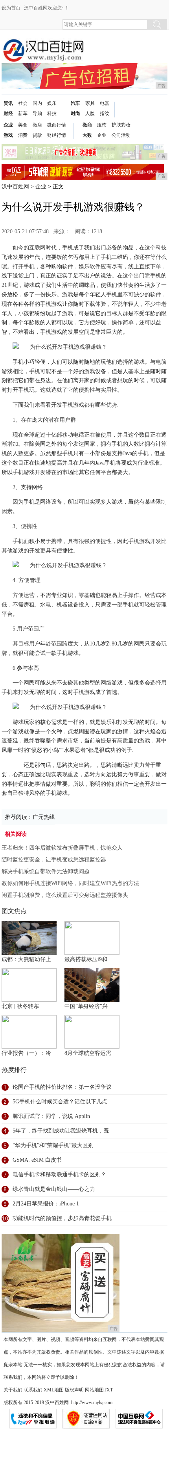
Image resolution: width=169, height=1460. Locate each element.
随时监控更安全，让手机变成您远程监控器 (54, 860)
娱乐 (52, 103)
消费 (23, 135)
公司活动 (121, 135)
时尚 (75, 113)
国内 (37, 103)
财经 (8, 113)
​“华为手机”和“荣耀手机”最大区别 (53, 1145)
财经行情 (56, 135)
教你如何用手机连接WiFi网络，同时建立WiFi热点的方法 (70, 883)
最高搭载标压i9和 (85, 959)
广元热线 (44, 817)
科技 (52, 113)
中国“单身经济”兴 (86, 1006)
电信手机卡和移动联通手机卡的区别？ (59, 1174)
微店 (37, 125)
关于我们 (13, 1390)
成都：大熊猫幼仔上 (26, 959)
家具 (90, 103)
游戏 (8, 135)
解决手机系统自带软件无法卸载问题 (46, 871)
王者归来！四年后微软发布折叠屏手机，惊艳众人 (62, 848)
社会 (23, 103)
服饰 (102, 125)
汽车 (75, 103)
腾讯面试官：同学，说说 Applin (51, 1116)
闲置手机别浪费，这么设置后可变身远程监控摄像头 (65, 895)
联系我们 (33, 1390)
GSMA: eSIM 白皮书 (37, 1160)
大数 (87, 135)
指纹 (104, 113)
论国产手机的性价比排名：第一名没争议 (62, 1087)
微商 (87, 125)
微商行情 (56, 125)
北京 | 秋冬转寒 (20, 1006)
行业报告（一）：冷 (26, 1053)
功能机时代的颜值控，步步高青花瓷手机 (62, 1218)
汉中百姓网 (15, 187)
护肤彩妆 (121, 125)
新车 (23, 113)
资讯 (8, 103)
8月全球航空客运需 (87, 1053)
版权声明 (74, 1390)
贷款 (37, 135)
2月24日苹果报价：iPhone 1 (46, 1204)
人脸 (90, 113)
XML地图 (54, 1390)
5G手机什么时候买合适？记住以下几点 (60, 1102)
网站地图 (94, 1390)
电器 (104, 103)
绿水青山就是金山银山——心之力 (54, 1189)
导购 (37, 113)
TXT (108, 1390)
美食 (23, 125)
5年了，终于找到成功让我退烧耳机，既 (61, 1131)
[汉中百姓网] (43, 44)
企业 (8, 125)
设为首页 (11, 8)
